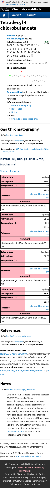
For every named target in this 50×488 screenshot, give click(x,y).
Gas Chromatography (21, 105)
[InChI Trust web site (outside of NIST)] (46, 44)
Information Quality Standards (17, 480)
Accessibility (22, 464)
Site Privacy (9, 464)
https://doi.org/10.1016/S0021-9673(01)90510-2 (22, 370)
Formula (11, 35)
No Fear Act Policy (36, 474)
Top (7, 135)
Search (15, 14)
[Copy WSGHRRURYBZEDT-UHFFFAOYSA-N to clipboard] (46, 64)
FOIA (5, 477)
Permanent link (14, 92)
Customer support (15, 431)
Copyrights (11, 467)
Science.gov (15, 484)
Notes (14, 112)
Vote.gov (36, 484)
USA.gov (26, 484)
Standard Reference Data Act (29, 456)
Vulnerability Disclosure (16, 474)
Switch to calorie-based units (24, 118)
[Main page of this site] (4, 15)
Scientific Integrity (38, 477)
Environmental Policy (18, 477)
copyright (19, 141)
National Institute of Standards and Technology (6, 9)
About (30, 14)
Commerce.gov (39, 480)
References (16, 108)
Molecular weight (15, 38)
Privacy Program (37, 464)
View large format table (11, 171)
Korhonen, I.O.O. (19, 353)
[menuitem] (4, 15)
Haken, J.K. (5, 353)
